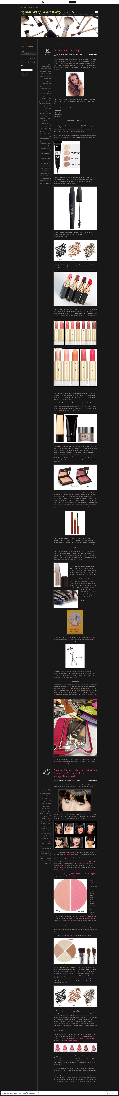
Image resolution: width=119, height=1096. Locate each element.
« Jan (22, 65)
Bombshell (64, 982)
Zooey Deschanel (44, 845)
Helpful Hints (71, 54)
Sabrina (81, 916)
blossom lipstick (43, 793)
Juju (59, 920)
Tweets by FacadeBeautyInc (26, 43)
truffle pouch (48, 183)
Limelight (73, 920)
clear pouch (46, 73)
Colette (76, 876)
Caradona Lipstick (43, 795)
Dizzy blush (45, 796)
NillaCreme (91, 867)
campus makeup (45, 69)
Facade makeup (43, 801)
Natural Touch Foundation (69, 854)
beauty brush (47, 791)
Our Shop (23, 7)
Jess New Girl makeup (45, 815)
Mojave (69, 935)
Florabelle (75, 1038)
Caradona (74, 1040)
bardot (43, 791)
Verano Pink (48, 841)
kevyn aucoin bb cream (45, 130)
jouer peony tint (45, 120)
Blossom (56, 1038)
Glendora (78, 873)
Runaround (68, 1040)
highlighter (48, 91)
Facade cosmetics (46, 800)
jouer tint (44, 126)
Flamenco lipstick (43, 810)
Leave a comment (93, 54)
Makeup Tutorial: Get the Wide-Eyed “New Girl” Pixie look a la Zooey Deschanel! (75, 773)
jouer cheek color (47, 101)
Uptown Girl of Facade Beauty (41, 12)
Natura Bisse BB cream (45, 158)
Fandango (82, 1038)
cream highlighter (47, 76)
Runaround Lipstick (43, 836)
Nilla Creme (46, 830)
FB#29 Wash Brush (46, 806)
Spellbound (90, 918)
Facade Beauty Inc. (63, 54)
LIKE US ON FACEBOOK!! (27, 46)
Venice (65, 927)
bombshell (48, 793)
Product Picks (78, 54)
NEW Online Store (33, 7)
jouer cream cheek (46, 105)
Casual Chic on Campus (68, 50)
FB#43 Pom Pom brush (45, 808)
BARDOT (83, 975)
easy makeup (42, 81)
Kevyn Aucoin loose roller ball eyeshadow (45, 137)
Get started (72, 2)
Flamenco (91, 1036)
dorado (49, 796)
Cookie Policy (32, 1093)
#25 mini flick (85, 935)
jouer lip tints (45, 113)
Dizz (72, 873)
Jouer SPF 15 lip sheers (45, 125)
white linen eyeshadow (46, 843)
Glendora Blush (47, 811)
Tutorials (56, 55)
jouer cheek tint (42, 103)
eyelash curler (44, 798)
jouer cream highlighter (43, 106)
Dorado (92, 978)
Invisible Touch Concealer (45, 813)
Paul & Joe (46, 165)
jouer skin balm (47, 123)
